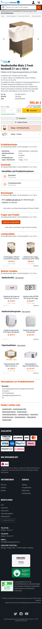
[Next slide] (38, 39)
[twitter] (15, 614)
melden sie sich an (13, 200)
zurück (7, 266)
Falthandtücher (31, 417)
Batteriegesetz (5, 516)
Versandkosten (26, 488)
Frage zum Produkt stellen (11, 222)
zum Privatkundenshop (7, 13)
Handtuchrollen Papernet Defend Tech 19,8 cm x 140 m (11, 298)
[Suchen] (38, 7)
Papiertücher (34, 414)
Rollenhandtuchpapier (9, 412)
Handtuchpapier (22, 412)
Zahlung (24, 485)
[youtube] (26, 614)
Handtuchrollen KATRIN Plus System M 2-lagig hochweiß (30, 298)
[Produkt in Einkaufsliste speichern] (21, 118)
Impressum (4, 508)
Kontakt (3, 488)
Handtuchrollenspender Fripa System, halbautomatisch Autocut (31, 332)
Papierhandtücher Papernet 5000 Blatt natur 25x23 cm (31, 366)
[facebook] (21, 614)
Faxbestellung (26, 493)
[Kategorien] (3, 7)
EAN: (2, 99)
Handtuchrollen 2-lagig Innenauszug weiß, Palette (30, 258)
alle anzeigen (19, 278)
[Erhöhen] (19, 110)
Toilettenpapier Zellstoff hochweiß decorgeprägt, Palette (11, 259)
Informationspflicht (7, 513)
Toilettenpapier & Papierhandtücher (18, 16)
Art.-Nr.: (3, 94)
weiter (35, 266)
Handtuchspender (7, 417)
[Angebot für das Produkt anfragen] (21, 122)
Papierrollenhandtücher (9, 414)
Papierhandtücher (23, 414)
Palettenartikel (6, 420)
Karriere (3, 490)
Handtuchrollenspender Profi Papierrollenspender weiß (11, 332)
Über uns (3, 485)
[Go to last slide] (4, 39)
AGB (2, 505)
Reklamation (26, 490)
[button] (33, 2)
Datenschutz (5, 511)
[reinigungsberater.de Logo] (10, 2)
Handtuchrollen (7, 409)
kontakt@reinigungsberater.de (10, 542)
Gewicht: (3, 96)
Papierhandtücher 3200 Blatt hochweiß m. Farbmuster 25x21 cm (11, 366)
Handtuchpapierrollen (19, 409)
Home (2, 16)
